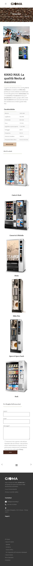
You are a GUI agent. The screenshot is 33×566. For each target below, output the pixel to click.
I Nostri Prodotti (9, 542)
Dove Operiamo (9, 557)
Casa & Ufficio (9, 549)
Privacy (21, 449)
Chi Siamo (7, 539)
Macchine (21, 16)
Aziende (9, 16)
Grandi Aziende (15, 16)
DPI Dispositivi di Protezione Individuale (16, 552)
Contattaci (7, 560)
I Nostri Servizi (9, 555)
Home (5, 16)
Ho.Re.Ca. (8, 547)
